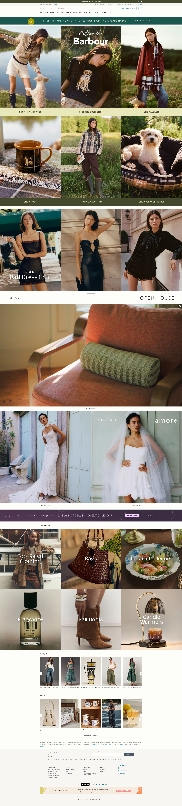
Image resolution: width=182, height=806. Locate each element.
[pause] (180, 306)
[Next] (141, 673)
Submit (129, 754)
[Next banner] (138, 1)
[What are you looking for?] (134, 8)
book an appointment (136, 505)
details (55, 4)
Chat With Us (122, 773)
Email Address (95, 751)
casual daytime (120, 744)
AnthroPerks (122, 768)
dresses (64, 744)
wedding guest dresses (110, 744)
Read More (42, 746)
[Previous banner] (43, 1)
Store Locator (122, 765)
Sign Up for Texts (123, 770)
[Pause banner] (141, 1)
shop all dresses (91, 293)
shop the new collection (91, 408)
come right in (98, 1)
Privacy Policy (107, 759)
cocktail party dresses (98, 744)
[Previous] (41, 673)
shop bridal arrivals (45, 505)
